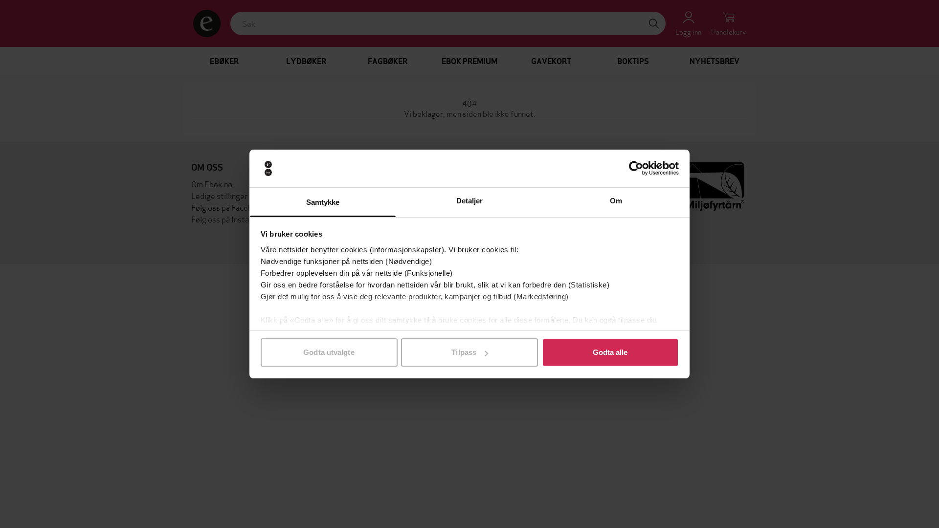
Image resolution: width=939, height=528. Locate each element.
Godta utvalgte (328, 352)
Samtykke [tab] (323, 202)
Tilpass (463, 352)
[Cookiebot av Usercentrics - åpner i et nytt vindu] (636, 168)
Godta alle (610, 352)
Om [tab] (616, 201)
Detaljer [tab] (469, 201)
